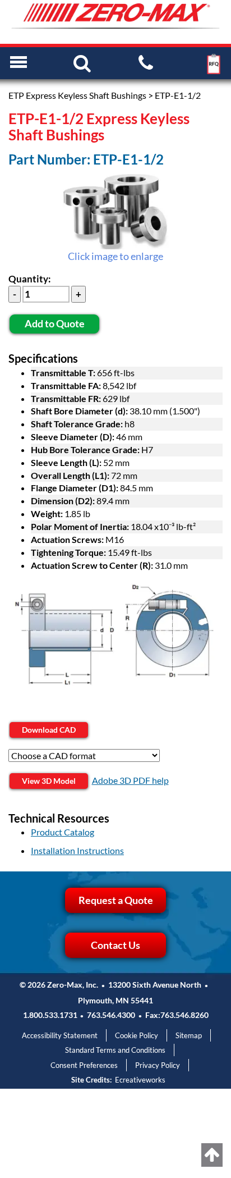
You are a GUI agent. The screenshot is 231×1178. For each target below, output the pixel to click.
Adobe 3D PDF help (130, 780)
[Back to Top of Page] (212, 1155)
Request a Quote (115, 900)
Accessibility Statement (60, 1035)
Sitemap (188, 1035)
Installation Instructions (77, 850)
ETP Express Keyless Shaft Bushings (77, 95)
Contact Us (115, 945)
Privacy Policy (157, 1065)
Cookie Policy (136, 1035)
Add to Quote (55, 323)
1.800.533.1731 (50, 1015)
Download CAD (49, 729)
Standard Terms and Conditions (115, 1049)
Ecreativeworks (140, 1079)
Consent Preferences (84, 1065)
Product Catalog (62, 832)
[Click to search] (82, 62)
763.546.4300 (111, 1015)
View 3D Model (49, 781)
